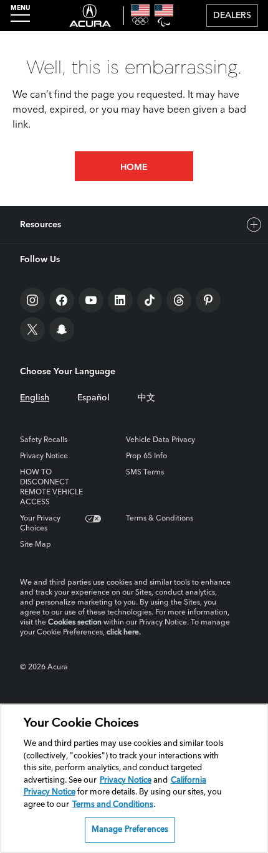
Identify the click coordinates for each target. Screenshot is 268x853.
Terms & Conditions (159, 518)
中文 (146, 398)
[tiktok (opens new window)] (149, 300)
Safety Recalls (43, 440)
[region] (134, 778)
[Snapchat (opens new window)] (61, 329)
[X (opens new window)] (32, 329)
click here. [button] (124, 632)
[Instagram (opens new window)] (32, 300)
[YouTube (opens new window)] (91, 300)
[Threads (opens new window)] (178, 300)
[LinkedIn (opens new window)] (120, 300)
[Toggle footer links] (254, 224)
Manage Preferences (130, 830)
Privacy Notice (44, 456)
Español (93, 398)
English (34, 398)
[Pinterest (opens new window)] (208, 300)
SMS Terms (145, 472)
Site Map (35, 545)
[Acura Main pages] (90, 15)
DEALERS (232, 15)
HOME (134, 167)
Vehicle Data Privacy (160, 440)
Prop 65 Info (146, 456)
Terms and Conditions (112, 805)
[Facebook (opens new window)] (61, 300)
